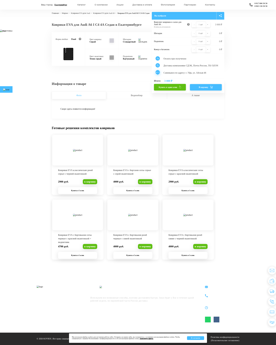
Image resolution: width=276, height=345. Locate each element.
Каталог (81, 5)
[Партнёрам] (272, 322)
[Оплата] (272, 281)
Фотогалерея (168, 5)
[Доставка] (272, 291)
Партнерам (190, 5)
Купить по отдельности (162, 27)
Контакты (210, 5)
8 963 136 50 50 (261, 6)
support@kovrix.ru (221, 287)
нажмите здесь (146, 338)
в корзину (90, 181)
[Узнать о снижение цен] (272, 270)
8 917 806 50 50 (261, 3)
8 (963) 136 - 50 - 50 (222, 297)
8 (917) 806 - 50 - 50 (222, 294)
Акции (119, 5)
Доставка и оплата (142, 5)
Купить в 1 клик (77, 191)
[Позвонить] (272, 302)
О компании (101, 5)
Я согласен (195, 338)
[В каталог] (272, 312)
